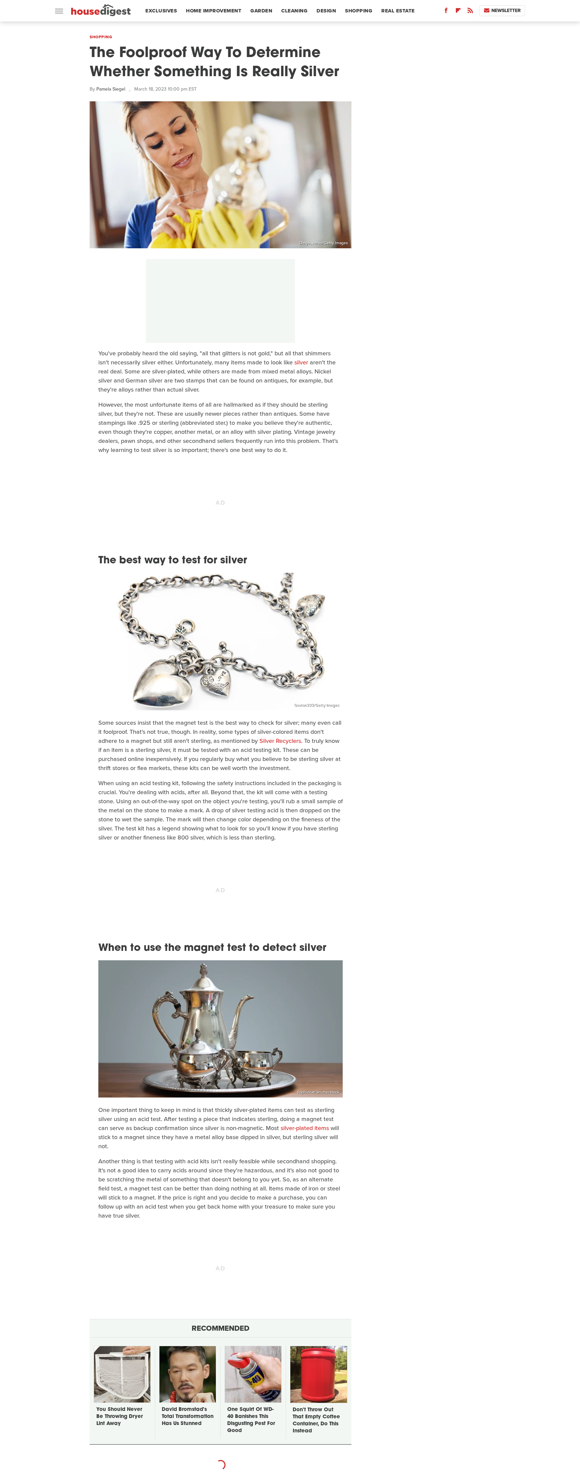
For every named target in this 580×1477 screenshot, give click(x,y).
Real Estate (398, 10)
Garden (261, 10)
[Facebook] (446, 11)
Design (326, 10)
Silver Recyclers (280, 740)
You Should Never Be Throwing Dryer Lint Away (119, 1416)
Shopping (358, 10)
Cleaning (294, 10)
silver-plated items (305, 1128)
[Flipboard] (458, 11)
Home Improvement (213, 10)
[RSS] (470, 11)
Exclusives (161, 10)
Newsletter (506, 10)
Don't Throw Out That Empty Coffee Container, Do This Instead (316, 1421)
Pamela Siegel (110, 89)
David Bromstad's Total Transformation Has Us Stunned (187, 1416)
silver (301, 362)
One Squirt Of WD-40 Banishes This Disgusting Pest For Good (251, 1420)
